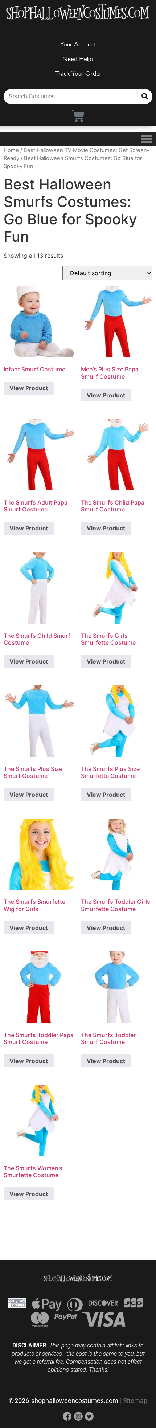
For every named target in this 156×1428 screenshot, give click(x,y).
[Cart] (78, 116)
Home (11, 150)
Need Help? (78, 60)
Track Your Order (78, 74)
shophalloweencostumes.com (74, 1400)
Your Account (78, 45)
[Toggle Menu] (146, 138)
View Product (28, 388)
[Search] (144, 96)
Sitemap (135, 1400)
